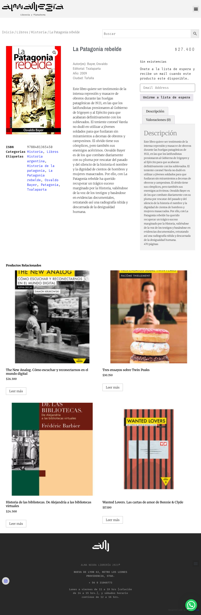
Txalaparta (37, 189)
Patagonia (49, 185)
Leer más (16, 391)
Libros (22, 32)
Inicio (8, 32)
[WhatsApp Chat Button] (191, 605)
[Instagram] (5, 581)
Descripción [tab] (155, 111)
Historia (39, 32)
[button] (196, 9)
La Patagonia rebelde (40, 175)
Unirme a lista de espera (166, 97)
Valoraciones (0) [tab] (158, 120)
